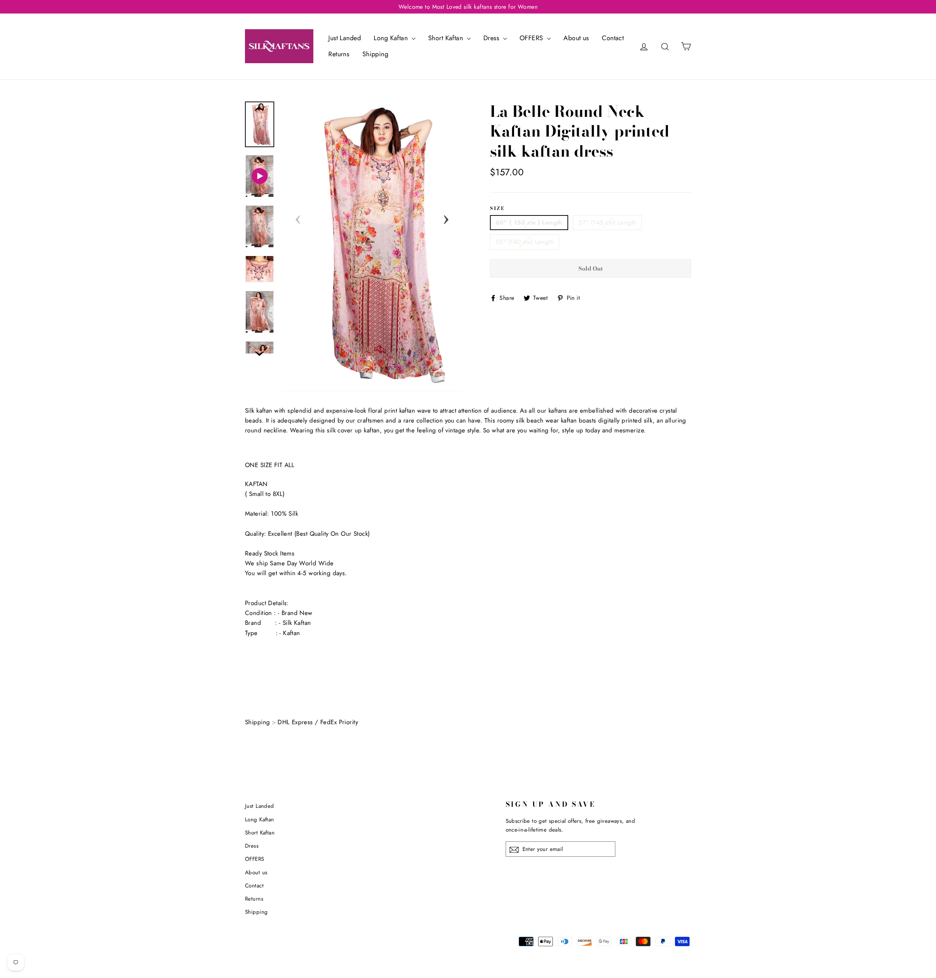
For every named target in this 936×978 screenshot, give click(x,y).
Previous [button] (298, 217)
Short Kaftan (446, 38)
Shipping (375, 54)
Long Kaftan (392, 38)
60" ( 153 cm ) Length (529, 222)
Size (497, 208)
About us (576, 38)
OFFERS (532, 38)
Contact (613, 38)
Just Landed (344, 38)
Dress (492, 38)
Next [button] (446, 217)
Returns (338, 54)
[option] (372, 246)
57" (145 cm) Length (607, 222)
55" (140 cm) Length (524, 241)
